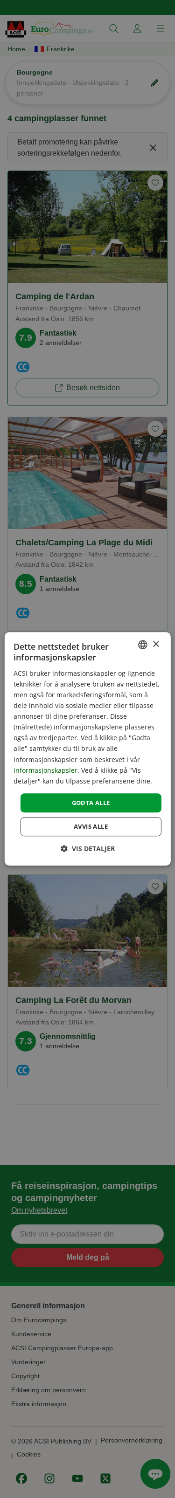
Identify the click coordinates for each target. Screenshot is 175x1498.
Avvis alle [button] (91, 827)
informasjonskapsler (45, 770)
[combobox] (142, 644)
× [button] (155, 644)
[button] (88, 849)
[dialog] (87, 749)
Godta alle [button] (91, 802)
